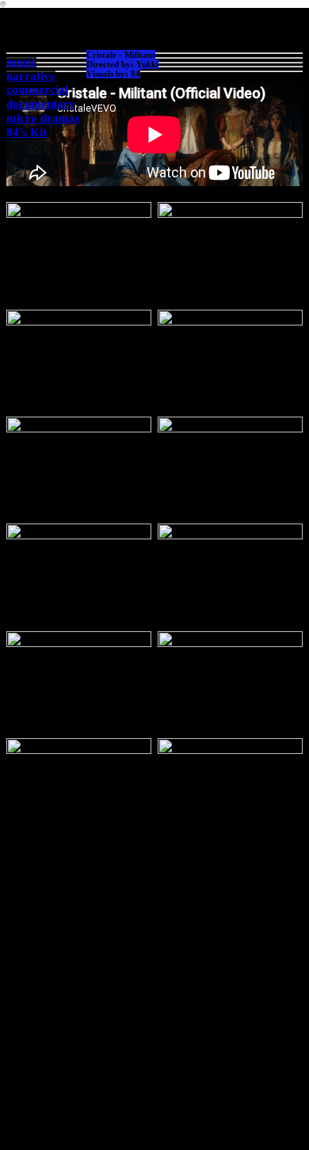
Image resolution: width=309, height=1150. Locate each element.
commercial (37, 89)
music (21, 61)
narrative (30, 76)
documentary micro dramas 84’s (43, 118)
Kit (37, 132)
